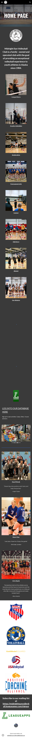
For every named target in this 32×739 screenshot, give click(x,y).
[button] (2, 2)
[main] (16, 15)
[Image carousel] (16, 434)
